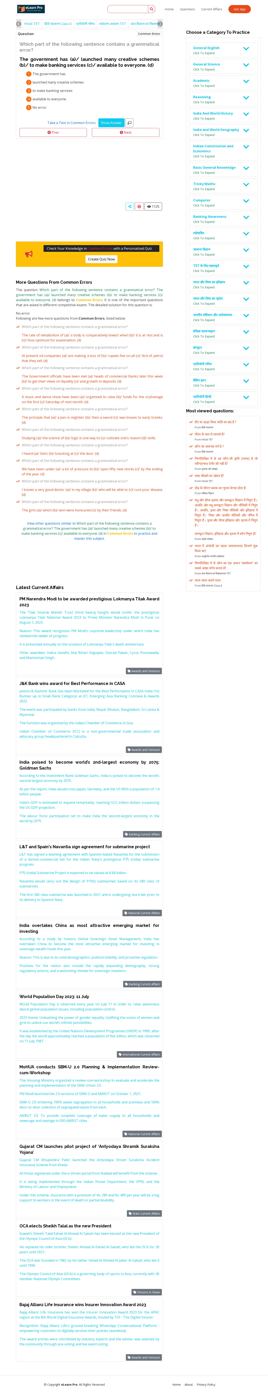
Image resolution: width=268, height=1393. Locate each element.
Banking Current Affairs (144, 834)
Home (169, 9)
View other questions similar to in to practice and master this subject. (89, 531)
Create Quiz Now (101, 259)
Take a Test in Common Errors (71, 122)
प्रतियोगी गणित (85, 23)
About (189, 1384)
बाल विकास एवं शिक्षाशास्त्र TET (151, 23)
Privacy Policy (206, 1384)
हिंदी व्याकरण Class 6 (58, 23)
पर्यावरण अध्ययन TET (112, 23)
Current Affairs (211, 9)
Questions (187, 9)
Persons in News (148, 1292)
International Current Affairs (141, 1054)
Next (127, 132)
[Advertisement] (89, 170)
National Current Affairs (143, 913)
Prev (55, 132)
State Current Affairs (146, 1213)
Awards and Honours (145, 671)
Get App (240, 9)
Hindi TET (32, 23)
